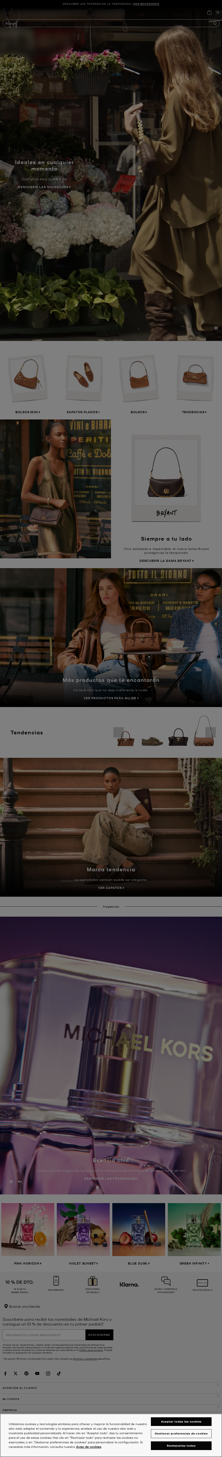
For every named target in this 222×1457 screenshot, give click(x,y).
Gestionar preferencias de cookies (181, 1433)
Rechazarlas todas (181, 1445)
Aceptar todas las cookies (181, 1421)
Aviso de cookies (88, 1447)
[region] (111, 1435)
